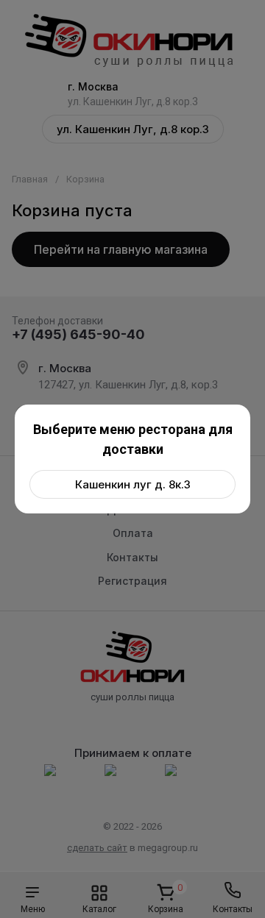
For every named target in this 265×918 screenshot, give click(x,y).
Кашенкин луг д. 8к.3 (133, 484)
